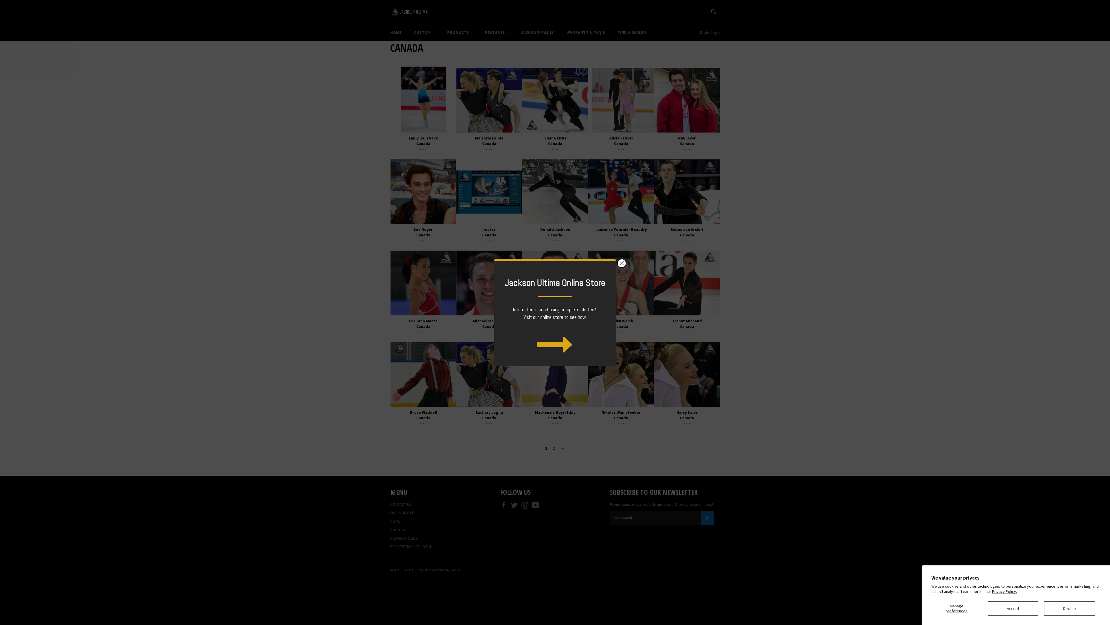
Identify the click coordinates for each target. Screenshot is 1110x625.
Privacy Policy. (1004, 591)
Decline (1069, 608)
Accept (1013, 608)
